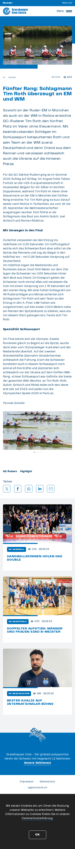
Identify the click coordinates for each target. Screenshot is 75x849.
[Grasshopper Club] (15, 11)
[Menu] (69, 11)
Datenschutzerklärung (37, 818)
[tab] (34, 452)
